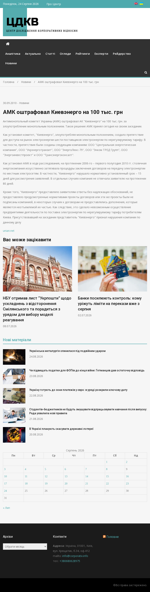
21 (86, 483)
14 (86, 476)
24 (5, 490)
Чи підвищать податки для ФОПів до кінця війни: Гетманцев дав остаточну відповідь (87, 370)
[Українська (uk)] (141, 3)
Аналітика (12, 54)
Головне (112, 537)
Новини (11, 63)
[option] (37, 287)
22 (107, 483)
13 (66, 476)
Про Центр (53, 4)
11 (26, 476)
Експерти (101, 54)
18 (26, 483)
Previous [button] (5, 289)
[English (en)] (136, 3)
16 (127, 476)
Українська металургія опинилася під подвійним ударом (67, 350)
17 (5, 483)
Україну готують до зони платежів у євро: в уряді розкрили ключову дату (78, 389)
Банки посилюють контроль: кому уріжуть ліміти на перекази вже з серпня (110, 303)
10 (5, 476)
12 (46, 476)
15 (107, 476)
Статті (50, 54)
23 (127, 483)
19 (46, 483)
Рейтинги (83, 54)
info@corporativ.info (75, 556)
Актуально (33, 54)
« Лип (6, 508)
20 (66, 483)
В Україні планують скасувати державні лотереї (61, 428)
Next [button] (144, 289)
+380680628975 (70, 561)
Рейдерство (122, 54)
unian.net (8, 231)
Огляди (65, 54)
